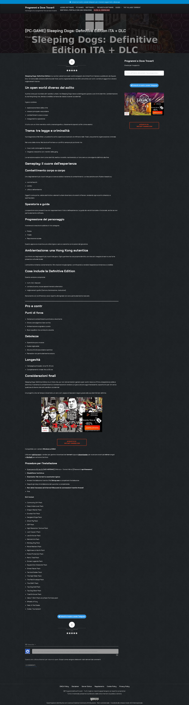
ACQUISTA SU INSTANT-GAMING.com (72, 442)
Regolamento (99, 686)
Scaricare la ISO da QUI (35, 469)
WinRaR (29, 457)
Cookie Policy (111, 686)
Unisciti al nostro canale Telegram (72, 616)
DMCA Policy (64, 686)
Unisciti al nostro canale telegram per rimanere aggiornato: (96, 2)
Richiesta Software (105, 7)
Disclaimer (75, 686)
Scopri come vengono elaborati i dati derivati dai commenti (80, 659)
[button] (94, 7)
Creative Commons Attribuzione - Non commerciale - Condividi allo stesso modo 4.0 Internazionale (108, 703)
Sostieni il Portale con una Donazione (76, 10)
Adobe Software (67, 7)
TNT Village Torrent (132, 7)
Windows (47, 37)
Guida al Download (102, 10)
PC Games (80, 7)
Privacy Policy (124, 686)
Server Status (87, 686)
